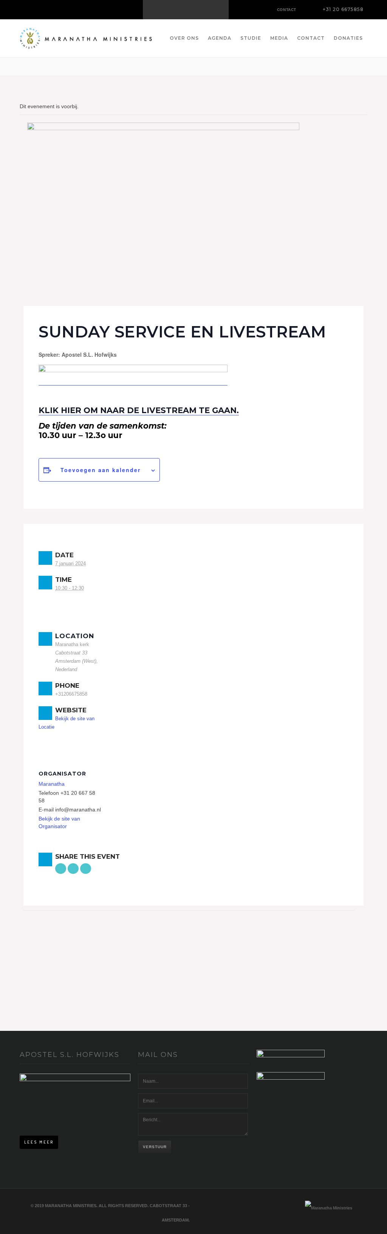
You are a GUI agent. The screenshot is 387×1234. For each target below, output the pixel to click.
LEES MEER (39, 1142)
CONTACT (286, 10)
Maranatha (52, 784)
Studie (250, 38)
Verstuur (155, 1147)
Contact (311, 38)
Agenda (219, 38)
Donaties (348, 38)
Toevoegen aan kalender (100, 470)
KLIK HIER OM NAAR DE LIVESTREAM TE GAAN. (139, 410)
